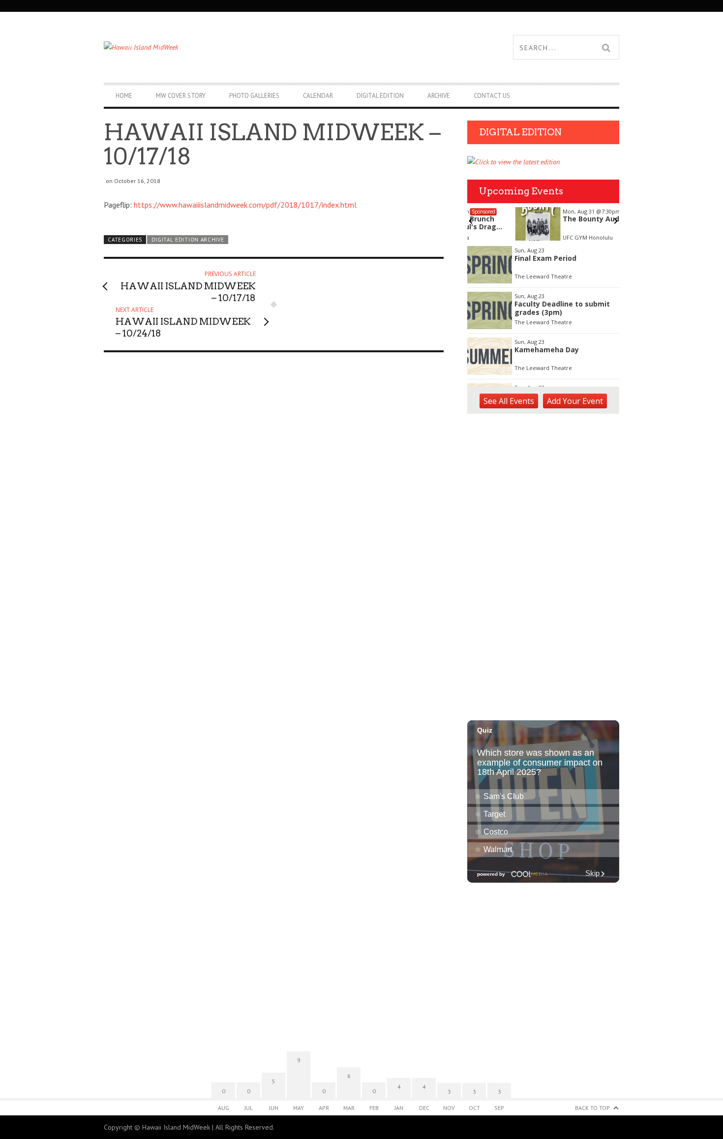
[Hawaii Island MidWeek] (233, 47)
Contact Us (492, 96)
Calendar (318, 96)
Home (124, 96)
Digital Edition (380, 96)
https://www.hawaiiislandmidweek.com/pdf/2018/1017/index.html (245, 205)
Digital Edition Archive (187, 239)
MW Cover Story (181, 96)
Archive (438, 96)
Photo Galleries (254, 96)
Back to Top (592, 1107)
